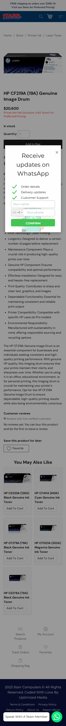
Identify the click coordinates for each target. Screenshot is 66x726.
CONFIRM (33, 223)
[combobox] (17, 212)
